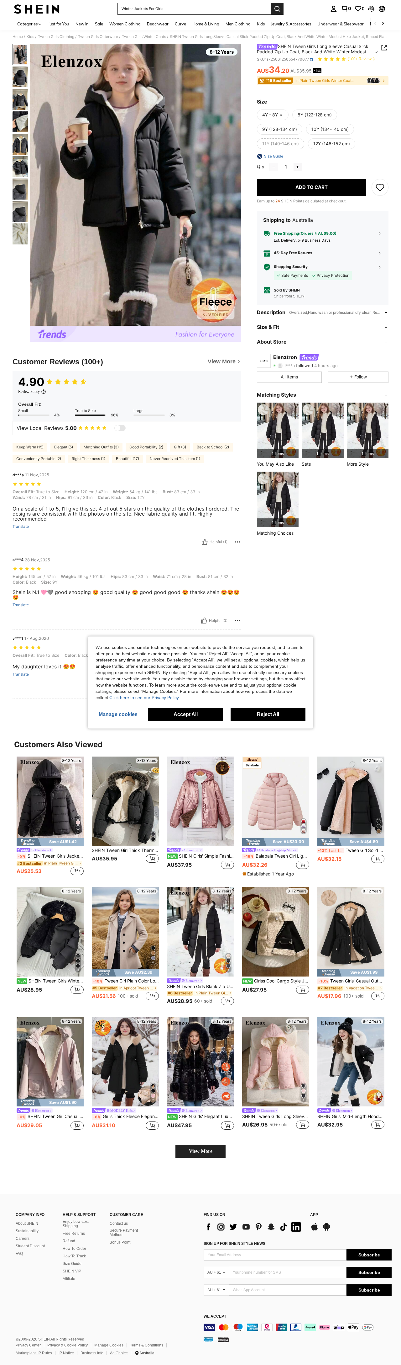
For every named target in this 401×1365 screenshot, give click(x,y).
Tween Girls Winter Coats (144, 37)
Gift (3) (180, 447)
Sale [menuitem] (99, 23)
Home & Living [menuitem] (205, 23)
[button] (371, 9)
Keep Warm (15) (30, 447)
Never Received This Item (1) (175, 458)
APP (314, 1215)
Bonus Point (120, 1242)
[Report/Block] (237, 542)
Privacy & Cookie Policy (67, 1345)
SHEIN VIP (72, 1271)
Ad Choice (119, 1353)
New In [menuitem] (82, 23)
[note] (50, 842)
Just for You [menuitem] (58, 23)
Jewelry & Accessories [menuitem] (291, 23)
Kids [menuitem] (261, 23)
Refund (69, 1241)
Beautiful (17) (127, 458)
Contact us (119, 1223)
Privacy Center (28, 1345)
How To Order (74, 1248)
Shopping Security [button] (291, 267)
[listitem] (278, 430)
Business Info (92, 1353)
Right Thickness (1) (88, 458)
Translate (21, 526)
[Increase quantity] (298, 167)
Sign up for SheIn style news (234, 1243)
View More (200, 1151)
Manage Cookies (108, 1345)
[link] (346, 8)
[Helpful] (204, 542)
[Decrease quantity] (274, 167)
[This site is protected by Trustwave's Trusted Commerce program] (208, 1339)
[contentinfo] (298, 1327)
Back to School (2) (213, 447)
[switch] (120, 428)
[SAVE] (380, 187)
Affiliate (69, 1279)
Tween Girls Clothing (56, 37)
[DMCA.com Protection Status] (223, 1339)
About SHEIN (27, 1223)
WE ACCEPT (215, 1316)
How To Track (74, 1256)
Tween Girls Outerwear (98, 37)
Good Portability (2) (146, 447)
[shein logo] (37, 9)
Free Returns (74, 1233)
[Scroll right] (383, 24)
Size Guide (72, 1263)
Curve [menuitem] (180, 23)
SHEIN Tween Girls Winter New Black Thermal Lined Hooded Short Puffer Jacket (51, 980)
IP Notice (66, 1353)
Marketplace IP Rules (34, 1353)
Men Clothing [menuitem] (238, 23)
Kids (30, 37)
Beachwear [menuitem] (158, 23)
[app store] (314, 1230)
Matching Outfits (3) (101, 447)
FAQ (19, 1253)
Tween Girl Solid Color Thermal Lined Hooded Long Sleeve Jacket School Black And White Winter (351, 850)
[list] (254, 1227)
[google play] (326, 1230)
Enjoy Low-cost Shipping (76, 1223)
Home (18, 37)
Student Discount (30, 1246)
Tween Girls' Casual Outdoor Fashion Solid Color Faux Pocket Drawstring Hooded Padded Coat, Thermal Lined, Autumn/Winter (351, 980)
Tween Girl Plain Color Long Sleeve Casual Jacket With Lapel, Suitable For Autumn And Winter (126, 980)
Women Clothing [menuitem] (125, 23)
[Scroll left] (375, 24)
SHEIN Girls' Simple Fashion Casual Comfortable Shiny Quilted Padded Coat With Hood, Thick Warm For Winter (201, 856)
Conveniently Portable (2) (38, 458)
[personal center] (333, 9)
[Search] (277, 9)
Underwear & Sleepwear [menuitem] (340, 23)
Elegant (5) (63, 447)
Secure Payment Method (124, 1232)
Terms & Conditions (146, 1345)
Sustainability (27, 1231)
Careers (22, 1238)
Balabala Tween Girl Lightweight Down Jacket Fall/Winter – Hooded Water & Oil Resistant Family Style (276, 856)
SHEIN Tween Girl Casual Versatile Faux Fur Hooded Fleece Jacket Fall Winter (51, 1116)
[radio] (314, 115)
